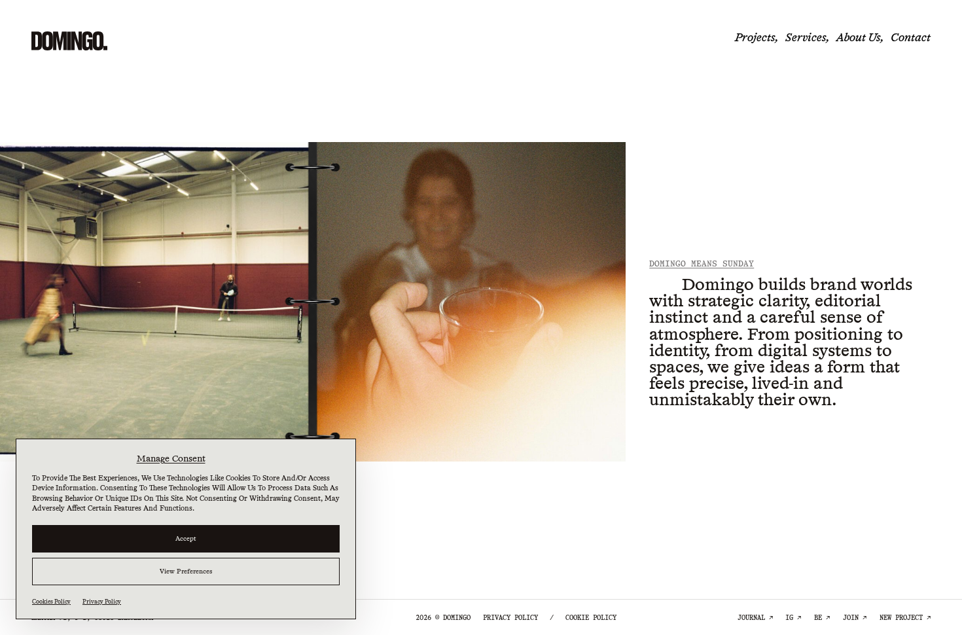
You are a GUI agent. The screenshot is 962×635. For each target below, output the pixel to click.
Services (805, 37)
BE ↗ (822, 618)
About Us (858, 37)
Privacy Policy (101, 602)
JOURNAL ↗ (755, 618)
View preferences (186, 571)
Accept (185, 538)
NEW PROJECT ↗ (905, 618)
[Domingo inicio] (69, 40)
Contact (911, 37)
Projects (755, 37)
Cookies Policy (51, 602)
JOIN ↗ (854, 618)
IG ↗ (793, 618)
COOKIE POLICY (590, 618)
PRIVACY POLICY (510, 618)
